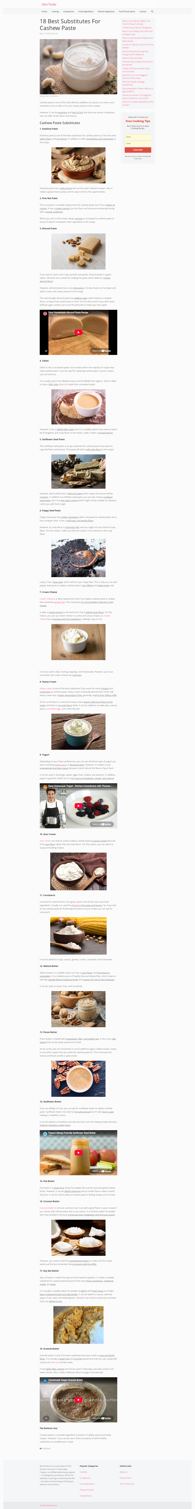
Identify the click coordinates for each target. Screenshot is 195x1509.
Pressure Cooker (87, 1489)
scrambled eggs (53, 708)
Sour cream (45, 840)
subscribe (138, 150)
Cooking (55, 11)
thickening (76, 905)
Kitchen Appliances (106, 11)
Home (44, 11)
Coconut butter (47, 1207)
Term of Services (127, 1483)
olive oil (54, 1362)
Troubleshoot (85, 1495)
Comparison (68, 11)
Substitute (46, 1448)
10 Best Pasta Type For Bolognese (136, 27)
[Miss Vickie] (49, 4)
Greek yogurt (60, 764)
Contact (143, 11)
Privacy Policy (125, 1478)
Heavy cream (46, 688)
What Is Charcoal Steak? (132, 58)
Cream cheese (46, 598)
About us (123, 1472)
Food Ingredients (86, 11)
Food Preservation (127, 11)
